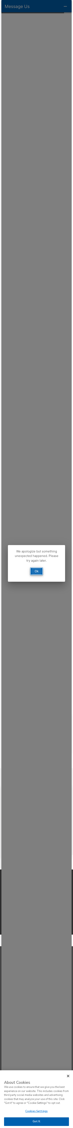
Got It (37, 1121)
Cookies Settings (36, 1111)
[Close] (68, 1076)
